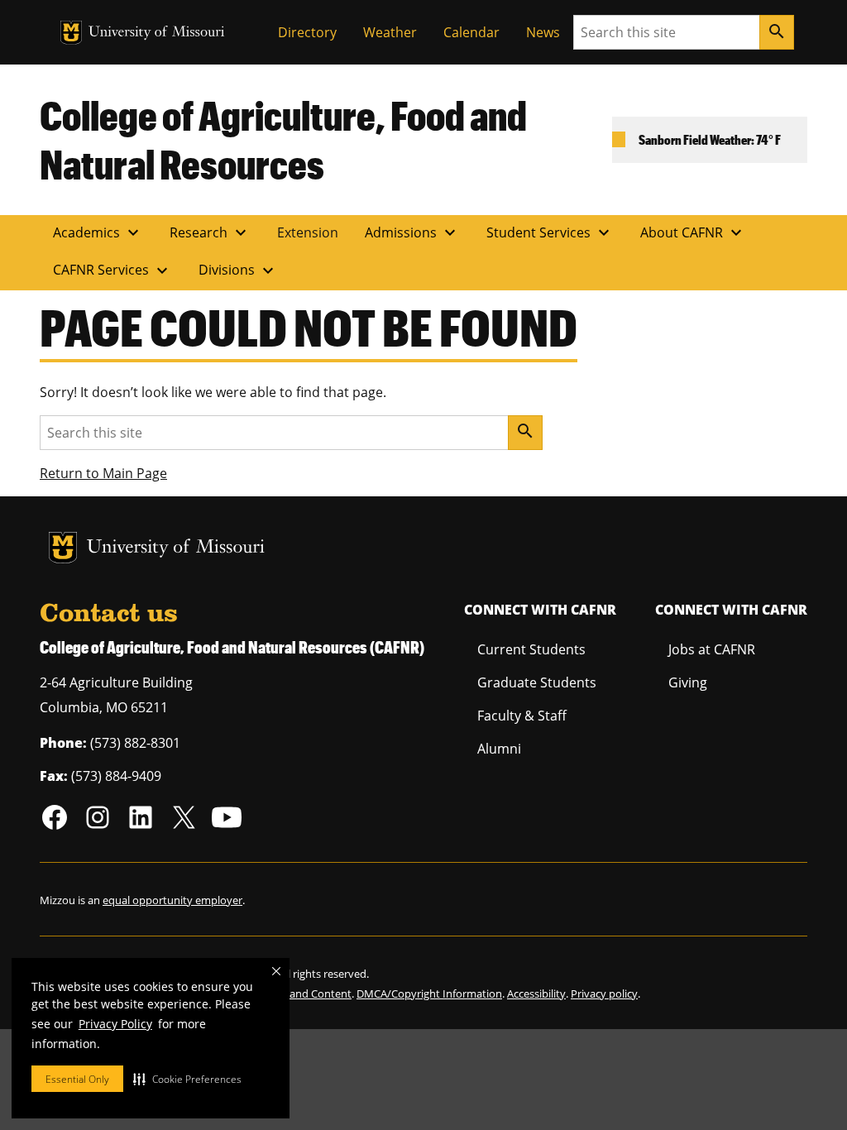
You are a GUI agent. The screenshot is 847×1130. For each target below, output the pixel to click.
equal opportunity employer (172, 900)
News (543, 32)
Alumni (499, 749)
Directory (307, 32)
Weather (390, 32)
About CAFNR (693, 232)
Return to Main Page (103, 473)
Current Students (531, 649)
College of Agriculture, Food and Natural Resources (283, 139)
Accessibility (536, 993)
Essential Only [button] (77, 1079)
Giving (687, 682)
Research (210, 232)
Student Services (550, 232)
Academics (98, 232)
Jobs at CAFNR (711, 649)
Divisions (238, 270)
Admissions (412, 232)
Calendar (471, 32)
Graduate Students (536, 682)
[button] (187, 1078)
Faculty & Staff (522, 715)
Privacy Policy (115, 1024)
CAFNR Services (112, 270)
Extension (307, 232)
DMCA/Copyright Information (429, 993)
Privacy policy (604, 993)
